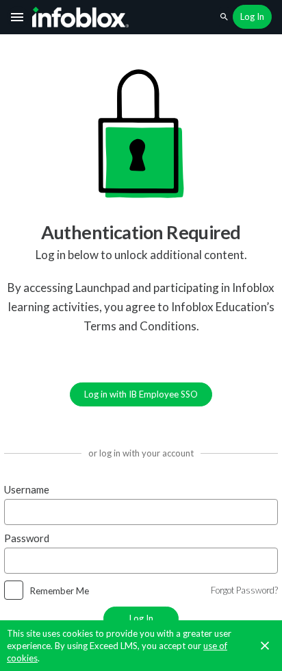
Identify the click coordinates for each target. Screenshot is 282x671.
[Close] (265, 645)
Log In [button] (252, 16)
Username (26, 489)
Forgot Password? (244, 590)
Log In (141, 618)
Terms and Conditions (140, 326)
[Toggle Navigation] (18, 17)
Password (26, 538)
